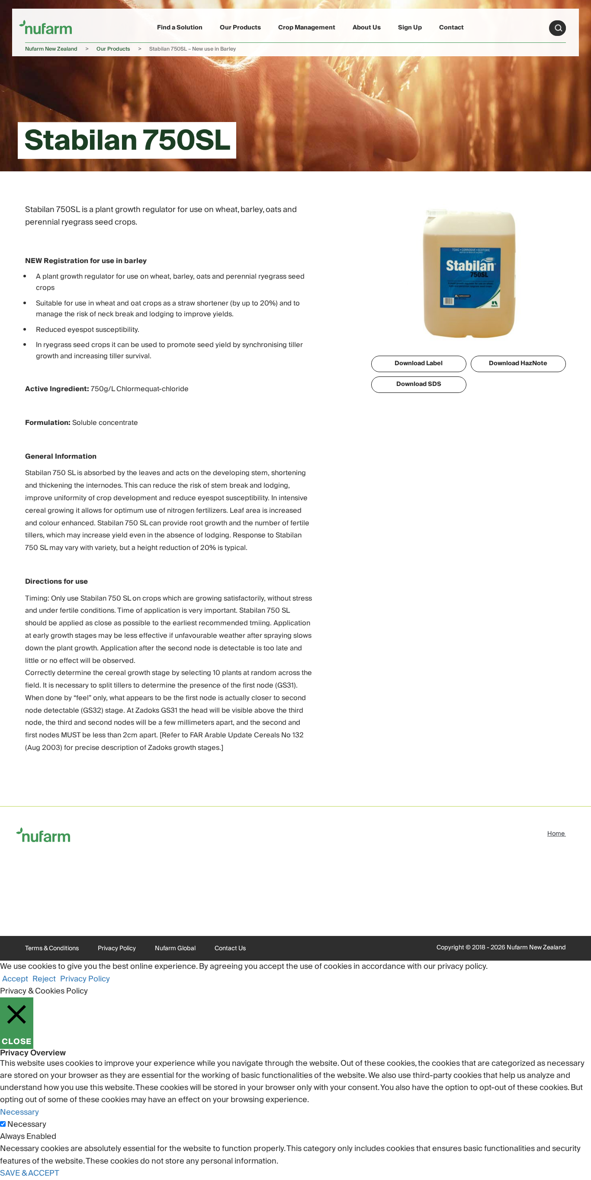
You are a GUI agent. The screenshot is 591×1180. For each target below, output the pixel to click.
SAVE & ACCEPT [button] (29, 1173)
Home (556, 834)
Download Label (419, 363)
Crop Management (306, 28)
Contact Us (230, 948)
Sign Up (410, 28)
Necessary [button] (19, 1112)
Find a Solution (179, 28)
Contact (451, 28)
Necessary (26, 1125)
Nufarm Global (175, 948)
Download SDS (418, 384)
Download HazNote (518, 363)
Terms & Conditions (52, 948)
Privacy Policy (117, 948)
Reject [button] (44, 979)
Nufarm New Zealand (51, 49)
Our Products (240, 28)
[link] (45, 26)
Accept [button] (15, 979)
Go (558, 28)
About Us (367, 28)
